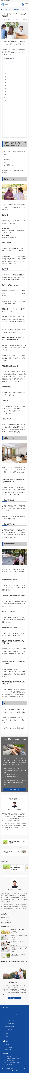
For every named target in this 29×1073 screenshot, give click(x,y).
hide (13, 58)
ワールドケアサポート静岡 (8, 1023)
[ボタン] (23, 4)
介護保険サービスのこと (7, 922)
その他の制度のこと (6, 917)
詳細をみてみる (14, 790)
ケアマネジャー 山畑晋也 (21, 19)
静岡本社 (4, 1017)
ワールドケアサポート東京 (8, 1020)
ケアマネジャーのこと (7, 920)
